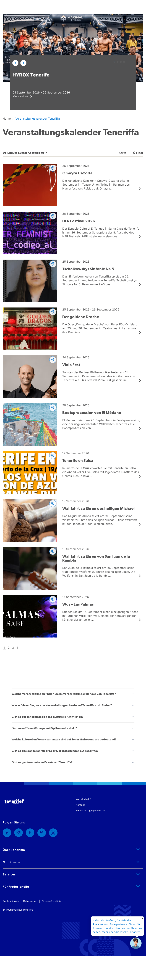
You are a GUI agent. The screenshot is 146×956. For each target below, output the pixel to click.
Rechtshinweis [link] (11, 901)
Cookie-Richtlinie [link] (51, 901)
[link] (7, 118)
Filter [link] (139, 153)
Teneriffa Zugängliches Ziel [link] (91, 810)
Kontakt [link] (80, 804)
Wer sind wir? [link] (83, 799)
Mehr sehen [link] (20, 96)
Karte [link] (122, 153)
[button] (15, 63)
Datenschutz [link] (30, 901)
